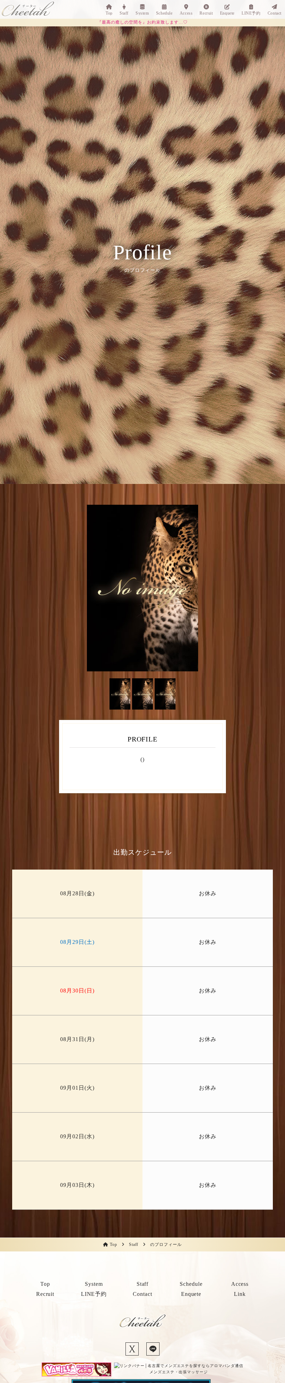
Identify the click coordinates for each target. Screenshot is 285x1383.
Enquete (191, 1294)
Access (240, 1284)
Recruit (45, 1294)
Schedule (191, 1284)
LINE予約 (94, 1294)
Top (45, 1284)
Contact (142, 1294)
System (94, 1284)
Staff (143, 1284)
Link (240, 1294)
